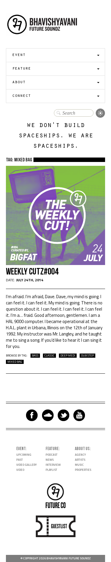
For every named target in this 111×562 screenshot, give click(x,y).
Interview (53, 465)
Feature (21, 69)
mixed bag (14, 362)
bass (35, 356)
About (18, 82)
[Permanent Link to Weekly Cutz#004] (55, 263)
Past (19, 459)
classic (49, 356)
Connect (21, 96)
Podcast (51, 454)
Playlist (51, 470)
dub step (87, 356)
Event (18, 55)
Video (20, 470)
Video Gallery (26, 465)
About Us (82, 449)
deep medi (67, 356)
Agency (80, 454)
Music (79, 465)
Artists (80, 459)
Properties (83, 470)
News (50, 459)
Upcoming (23, 454)
